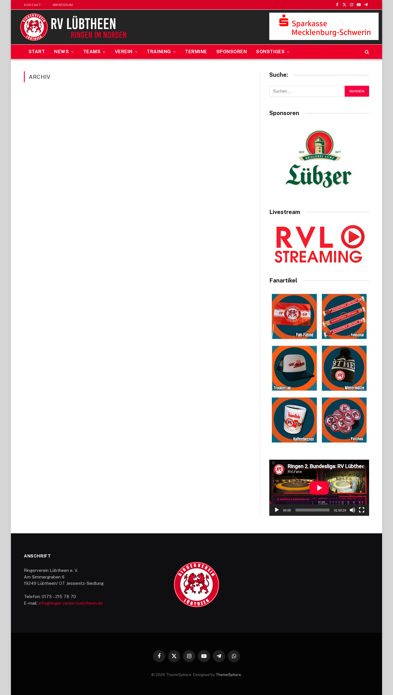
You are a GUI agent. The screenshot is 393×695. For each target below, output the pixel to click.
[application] (319, 488)
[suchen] (366, 51)
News (61, 51)
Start (36, 51)
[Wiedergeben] (277, 510)
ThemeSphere (228, 675)
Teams (91, 51)
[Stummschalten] (352, 510)
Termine (196, 51)
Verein (124, 51)
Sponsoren (231, 51)
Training (159, 51)
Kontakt (32, 5)
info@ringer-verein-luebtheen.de (71, 603)
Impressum (63, 5)
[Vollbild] (362, 510)
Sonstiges (270, 51)
